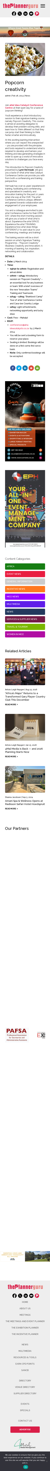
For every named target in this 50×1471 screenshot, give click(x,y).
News (27, 96)
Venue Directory (25, 1387)
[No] (46, 1461)
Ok (26, 1467)
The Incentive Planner (25, 1334)
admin (8, 96)
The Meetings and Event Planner (25, 1321)
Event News (14, 574)
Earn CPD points (25, 1364)
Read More (10, 704)
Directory (25, 1380)
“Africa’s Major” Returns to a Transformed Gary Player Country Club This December (25, 696)
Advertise (25, 1429)
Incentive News (16, 589)
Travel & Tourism (17, 627)
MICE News (13, 596)
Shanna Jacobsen (13, 797)
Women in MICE (15, 634)
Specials (25, 1410)
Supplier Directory (25, 1393)
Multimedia (13, 604)
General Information (19, 581)
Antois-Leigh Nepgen (14, 690)
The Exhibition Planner (25, 1327)
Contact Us (25, 1421)
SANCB (25, 1370)
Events (25, 1404)
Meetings (25, 1315)
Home (25, 1302)
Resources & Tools (25, 1357)
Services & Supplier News (22, 619)
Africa (10, 566)
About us (25, 1308)
